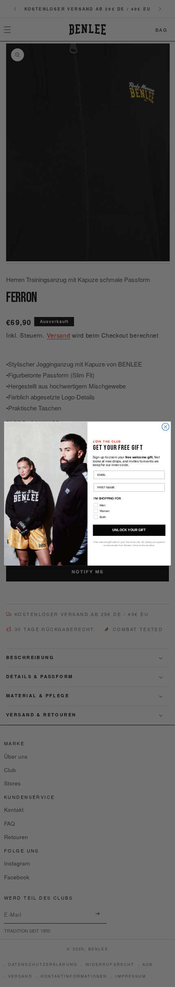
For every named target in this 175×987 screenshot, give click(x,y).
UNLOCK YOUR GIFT (129, 530)
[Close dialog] (165, 426)
